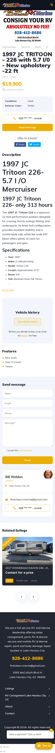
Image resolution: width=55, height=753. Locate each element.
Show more (8, 290)
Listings (9, 688)
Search (25, 47)
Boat (38, 47)
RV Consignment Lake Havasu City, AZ (25, 697)
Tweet (35, 144)
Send (27, 460)
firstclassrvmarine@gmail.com (27, 665)
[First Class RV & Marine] (16, 5)
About (8, 706)
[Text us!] (44, 746)
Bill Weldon (14, 477)
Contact (9, 713)
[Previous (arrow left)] (1, 751)
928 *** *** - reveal (30, 118)
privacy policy (25, 450)
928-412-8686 (27, 658)
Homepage (9, 47)
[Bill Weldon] (48, 474)
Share (21, 144)
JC (47, 47)
